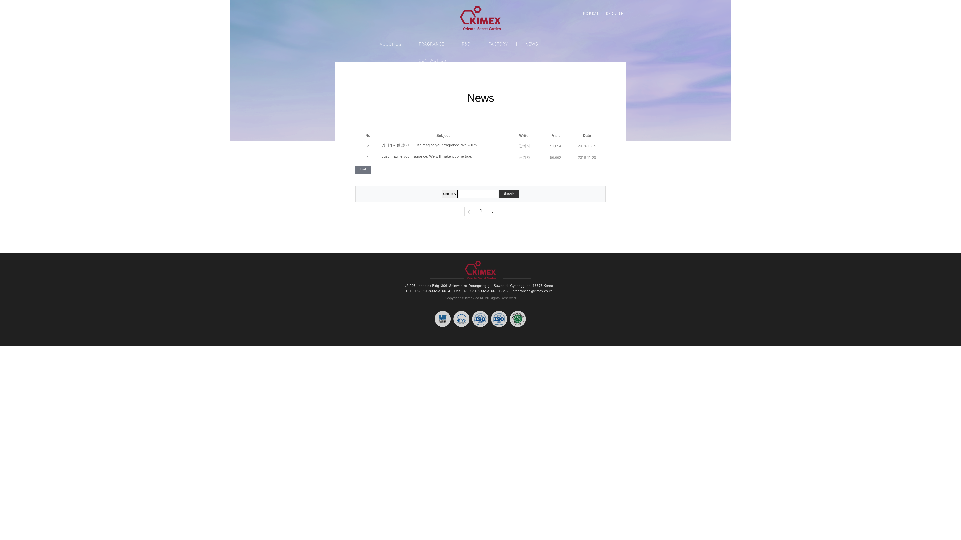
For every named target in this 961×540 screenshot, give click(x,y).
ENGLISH (615, 13)
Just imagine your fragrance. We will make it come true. (427, 156)
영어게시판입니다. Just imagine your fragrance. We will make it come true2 (432, 145)
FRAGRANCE (431, 44)
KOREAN (591, 13)
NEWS (531, 44)
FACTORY (498, 44)
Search (509, 194)
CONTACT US (432, 60)
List (363, 169)
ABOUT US (390, 44)
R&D (466, 44)
